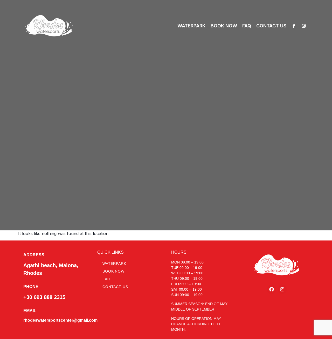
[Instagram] (304, 26)
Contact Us (115, 287)
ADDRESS (33, 255)
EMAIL (29, 310)
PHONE (30, 286)
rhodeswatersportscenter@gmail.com (60, 320)
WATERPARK (191, 25)
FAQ (246, 25)
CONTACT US (271, 25)
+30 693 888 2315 (44, 297)
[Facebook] (294, 26)
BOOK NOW (224, 25)
